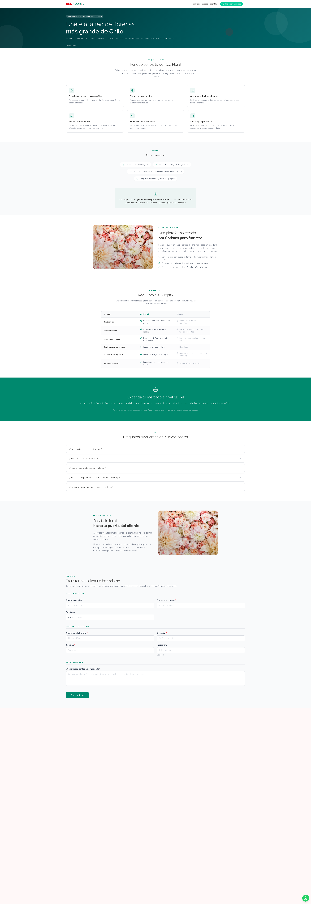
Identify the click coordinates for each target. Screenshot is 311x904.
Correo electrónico (166, 600)
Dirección (162, 633)
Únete (73, 45)
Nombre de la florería (77, 633)
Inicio (68, 45)
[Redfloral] (75, 3)
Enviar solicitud (77, 695)
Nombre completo (75, 600)
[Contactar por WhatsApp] (305, 898)
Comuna (70, 645)
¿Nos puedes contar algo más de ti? (83, 669)
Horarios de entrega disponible (204, 4)
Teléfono (71, 612)
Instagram (162, 645)
